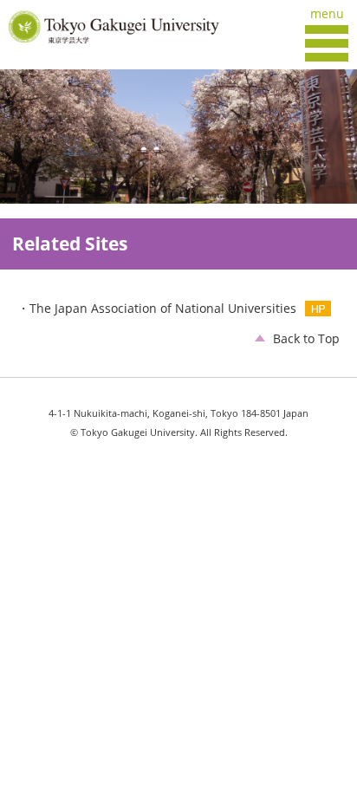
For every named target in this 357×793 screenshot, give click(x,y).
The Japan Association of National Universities (162, 308)
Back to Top (306, 338)
